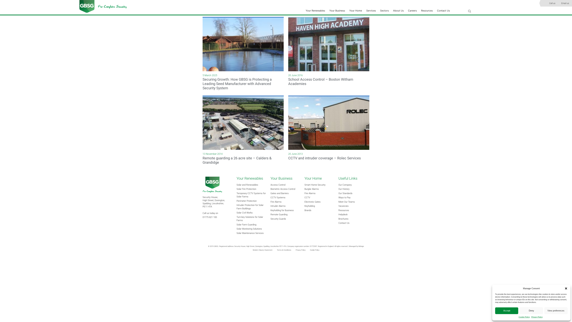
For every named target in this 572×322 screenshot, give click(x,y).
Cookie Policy (524, 317)
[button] (566, 288)
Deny (531, 310)
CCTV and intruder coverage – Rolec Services (324, 158)
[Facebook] (206, 226)
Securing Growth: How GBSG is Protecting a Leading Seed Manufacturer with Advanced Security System (237, 83)
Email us (565, 3)
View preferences (555, 310)
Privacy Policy (537, 317)
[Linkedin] (214, 226)
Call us (552, 3)
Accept (506, 310)
